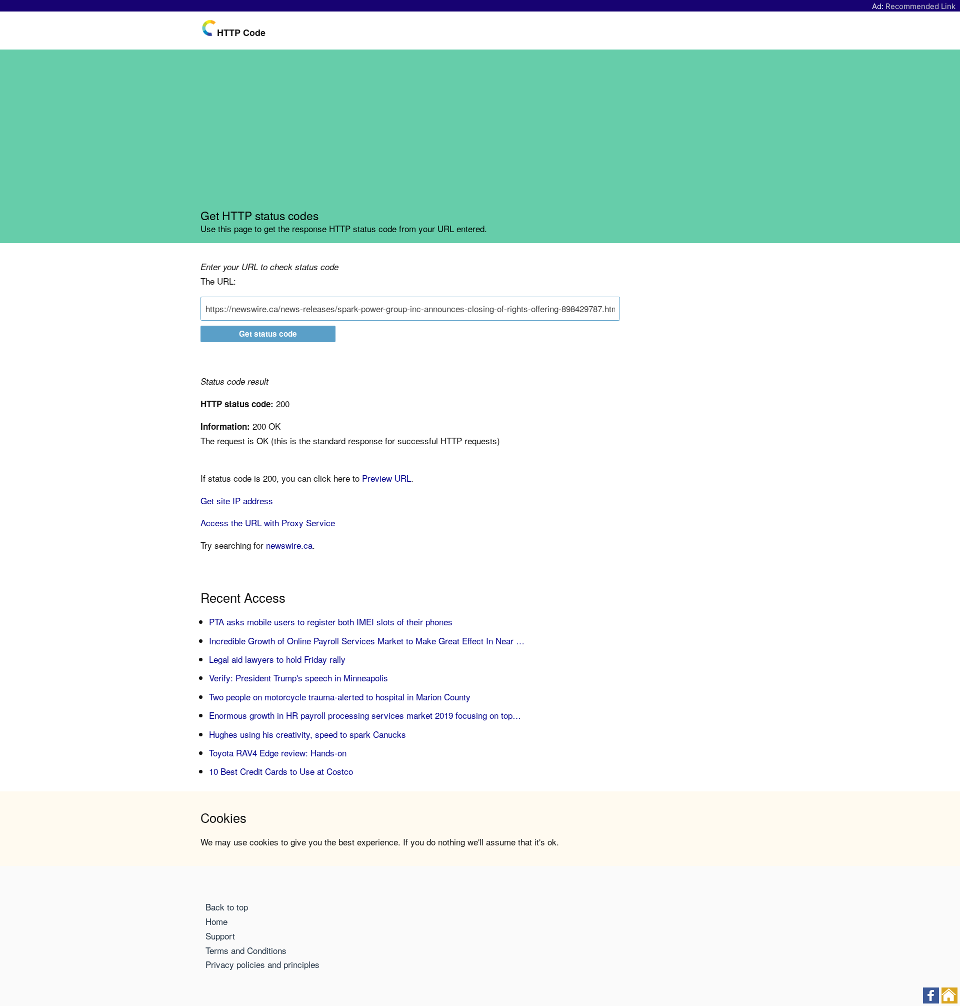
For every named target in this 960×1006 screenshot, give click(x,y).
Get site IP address (236, 500)
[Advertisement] (480, 133)
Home (217, 921)
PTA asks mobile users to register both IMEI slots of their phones (330, 621)
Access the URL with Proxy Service (267, 522)
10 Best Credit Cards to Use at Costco (281, 771)
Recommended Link (921, 6)
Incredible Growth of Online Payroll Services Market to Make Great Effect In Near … (366, 640)
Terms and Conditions (246, 950)
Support (220, 935)
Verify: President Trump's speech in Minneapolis (298, 677)
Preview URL (386, 478)
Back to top (227, 906)
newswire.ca (289, 545)
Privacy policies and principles (263, 964)
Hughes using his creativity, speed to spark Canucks (307, 734)
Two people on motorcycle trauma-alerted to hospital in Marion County (339, 696)
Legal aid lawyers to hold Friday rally (277, 659)
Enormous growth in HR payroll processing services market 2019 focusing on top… (365, 715)
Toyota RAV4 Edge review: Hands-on (277, 752)
